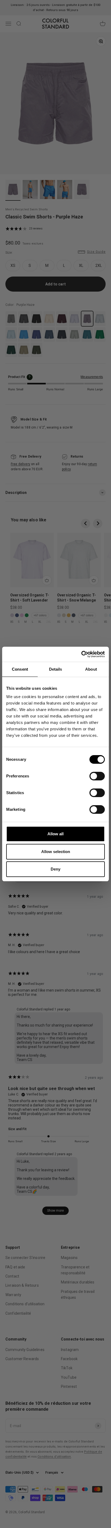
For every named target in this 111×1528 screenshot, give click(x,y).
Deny (55, 869)
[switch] (97, 776)
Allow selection (55, 851)
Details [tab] (55, 669)
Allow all (55, 834)
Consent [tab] (20, 669)
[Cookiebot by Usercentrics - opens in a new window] (81, 654)
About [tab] (91, 669)
